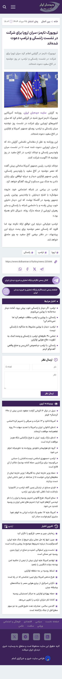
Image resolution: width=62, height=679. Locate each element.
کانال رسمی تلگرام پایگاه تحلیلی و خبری (26, 280)
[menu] (13, 7)
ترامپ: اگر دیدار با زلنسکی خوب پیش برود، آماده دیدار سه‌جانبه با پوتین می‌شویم (30, 310)
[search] (4, 7)
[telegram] (25, 636)
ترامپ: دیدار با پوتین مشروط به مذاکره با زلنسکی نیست (32, 328)
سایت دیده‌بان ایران (35, 113)
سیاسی (39, 621)
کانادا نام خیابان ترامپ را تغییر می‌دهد (36, 599)
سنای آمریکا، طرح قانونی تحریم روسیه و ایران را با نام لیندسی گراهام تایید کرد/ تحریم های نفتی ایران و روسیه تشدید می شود (32, 502)
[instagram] (36, 636)
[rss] (47, 636)
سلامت (30, 626)
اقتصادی (28, 621)
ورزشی (40, 626)
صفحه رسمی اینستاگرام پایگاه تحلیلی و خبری (35, 291)
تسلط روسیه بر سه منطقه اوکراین (39, 570)
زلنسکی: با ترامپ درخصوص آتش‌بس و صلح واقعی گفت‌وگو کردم (31, 347)
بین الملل (45, 21)
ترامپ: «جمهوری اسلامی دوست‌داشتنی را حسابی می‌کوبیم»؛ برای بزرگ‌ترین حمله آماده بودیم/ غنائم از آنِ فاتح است (32, 462)
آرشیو (10, 526)
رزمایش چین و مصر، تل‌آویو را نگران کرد (35, 533)
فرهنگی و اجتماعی (12, 621)
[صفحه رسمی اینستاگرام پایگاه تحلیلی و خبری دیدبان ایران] (6, 291)
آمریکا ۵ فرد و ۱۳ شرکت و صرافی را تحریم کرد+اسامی (31, 421)
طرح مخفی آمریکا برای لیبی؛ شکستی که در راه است (31, 577)
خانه (56, 21)
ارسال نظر (49, 393)
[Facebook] (27, 269)
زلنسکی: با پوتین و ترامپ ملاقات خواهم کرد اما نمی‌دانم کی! (33, 319)
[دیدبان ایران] (49, 6)
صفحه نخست (52, 621)
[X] (34, 269)
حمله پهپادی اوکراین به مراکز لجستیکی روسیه (33, 593)
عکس (21, 626)
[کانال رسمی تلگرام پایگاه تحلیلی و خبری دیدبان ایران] (56, 280)
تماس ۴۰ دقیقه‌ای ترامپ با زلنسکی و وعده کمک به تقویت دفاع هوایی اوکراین (31, 338)
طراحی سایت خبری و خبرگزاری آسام (28, 658)
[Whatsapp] (20, 269)
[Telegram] (41, 269)
